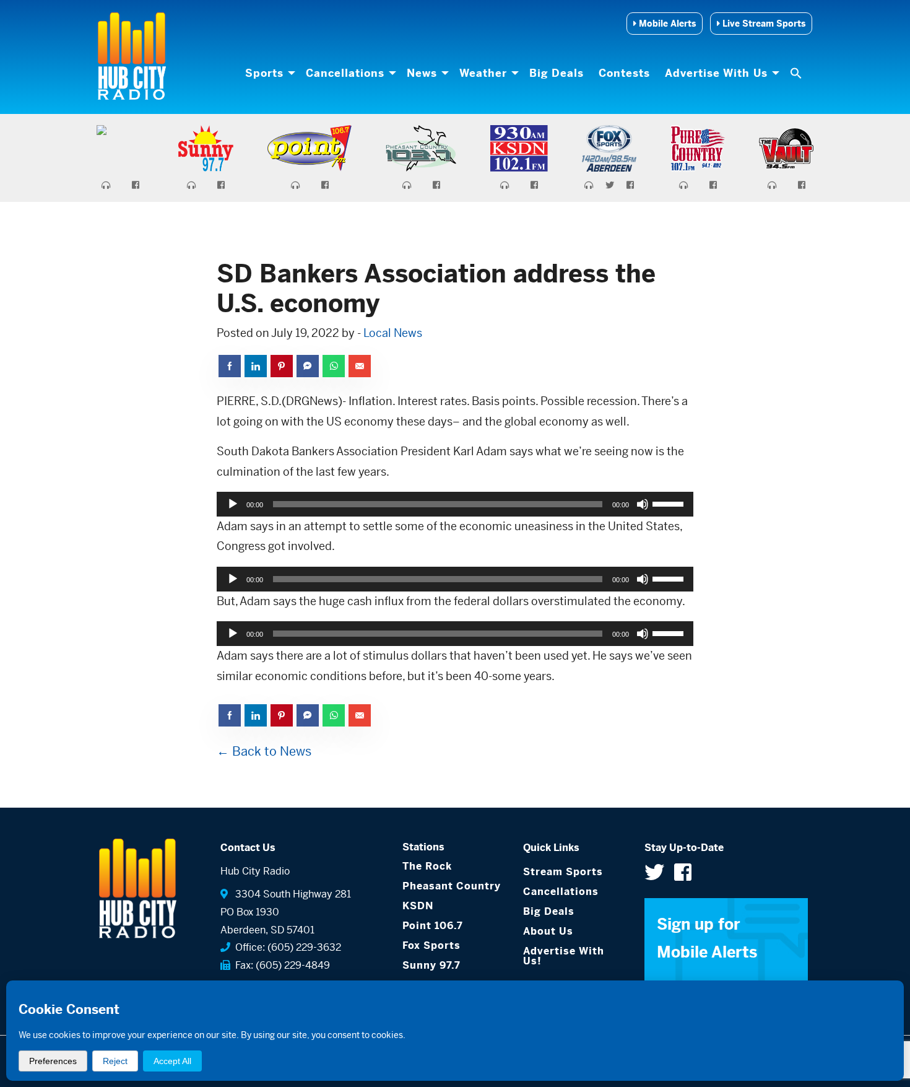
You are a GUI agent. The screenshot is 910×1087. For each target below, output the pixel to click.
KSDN (417, 905)
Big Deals (556, 73)
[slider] (669, 503)
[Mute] (642, 504)
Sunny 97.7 (431, 965)
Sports (264, 73)
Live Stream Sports (762, 23)
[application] (455, 504)
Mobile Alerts (666, 23)
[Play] (233, 504)
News (422, 73)
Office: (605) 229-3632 (285, 947)
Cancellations (345, 73)
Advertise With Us (716, 73)
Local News (392, 333)
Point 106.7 (432, 925)
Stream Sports (563, 871)
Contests (624, 73)
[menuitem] (268, 73)
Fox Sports (431, 945)
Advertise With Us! (563, 956)
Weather (483, 73)
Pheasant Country (451, 886)
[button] (797, 73)
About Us (548, 931)
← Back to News (264, 751)
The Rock (427, 866)
